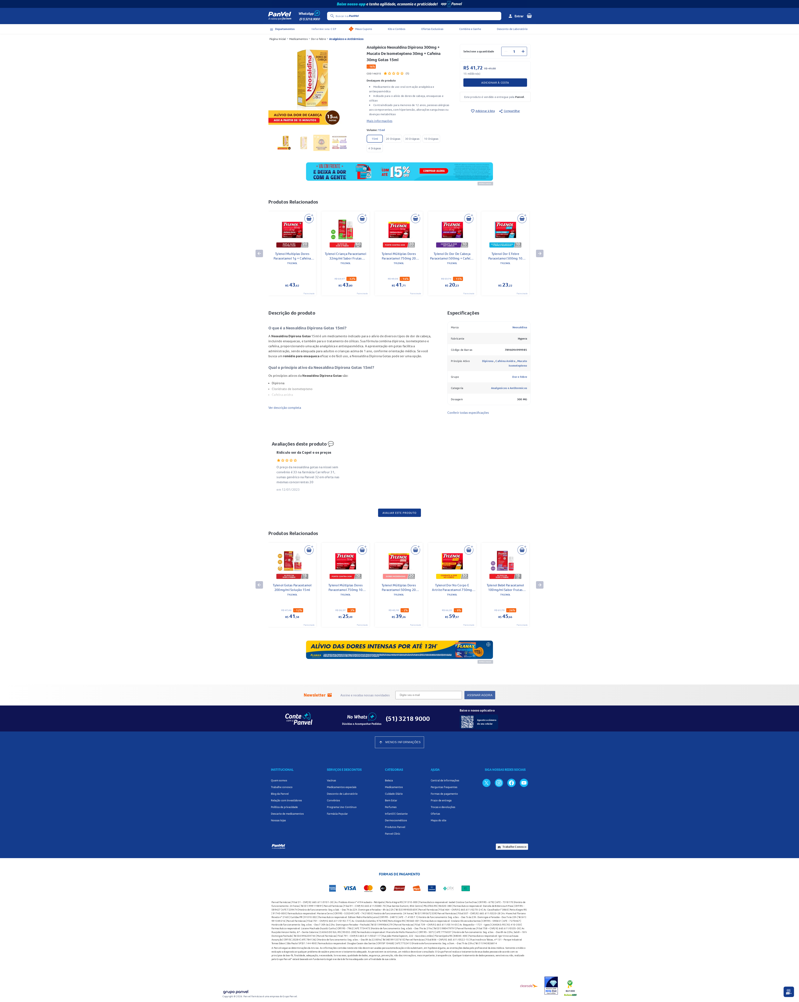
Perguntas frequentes (444, 787)
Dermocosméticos (396, 820)
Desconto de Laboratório (512, 29)
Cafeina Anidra (505, 361)
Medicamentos (298, 39)
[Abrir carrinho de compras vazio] (529, 15)
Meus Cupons (363, 29)
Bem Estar (391, 800)
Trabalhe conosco (282, 787)
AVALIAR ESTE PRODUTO (399, 513)
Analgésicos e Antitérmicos (346, 39)
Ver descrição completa (284, 407)
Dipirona (488, 361)
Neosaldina (519, 327)
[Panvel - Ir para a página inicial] (279, 16)
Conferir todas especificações (468, 412)
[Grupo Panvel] (235, 991)
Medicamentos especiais (341, 787)
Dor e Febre (318, 39)
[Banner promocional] (399, 4)
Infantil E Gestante (396, 813)
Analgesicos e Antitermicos (509, 388)
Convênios (333, 800)
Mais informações (379, 121)
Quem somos (279, 780)
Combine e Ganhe (470, 29)
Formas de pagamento (444, 794)
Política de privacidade (284, 807)
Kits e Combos (396, 29)
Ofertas (435, 813)
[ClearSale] (529, 986)
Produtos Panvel (395, 827)
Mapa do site (438, 820)
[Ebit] (551, 986)
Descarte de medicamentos (287, 813)
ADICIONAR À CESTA (495, 82)
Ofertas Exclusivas (432, 29)
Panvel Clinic (392, 833)
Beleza (389, 780)
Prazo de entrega (441, 800)
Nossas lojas (278, 820)
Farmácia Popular (337, 813)
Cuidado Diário (394, 794)
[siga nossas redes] (486, 782)
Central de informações (445, 780)
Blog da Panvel (280, 794)
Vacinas (331, 780)
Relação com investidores (286, 800)
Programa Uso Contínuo (342, 807)
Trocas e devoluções (443, 807)
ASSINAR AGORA (479, 695)
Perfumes (391, 807)
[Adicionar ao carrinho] (309, 218)
